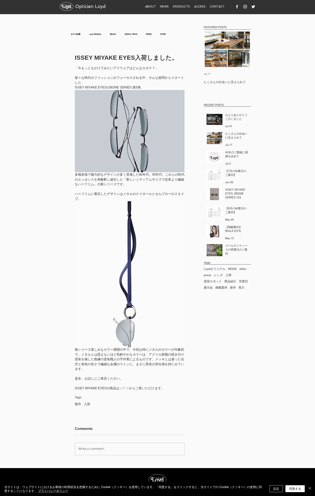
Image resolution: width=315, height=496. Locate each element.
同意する (295, 488)
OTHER (163, 34)
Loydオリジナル (214, 269)
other (242, 269)
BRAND (113, 34)
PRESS (149, 34)
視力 (241, 287)
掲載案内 (221, 287)
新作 (78, 404)
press (207, 275)
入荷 (87, 404)
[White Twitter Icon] (253, 6)
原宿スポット (213, 281)
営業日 (243, 281)
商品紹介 (230, 281)
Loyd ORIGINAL (95, 34)
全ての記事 (76, 34)
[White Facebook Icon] (237, 6)
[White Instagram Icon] (245, 6)
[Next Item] (244, 49)
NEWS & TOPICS (130, 34)
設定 (276, 488)
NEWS (232, 269)
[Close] (309, 489)
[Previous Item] (211, 49)
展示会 (208, 287)
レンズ (218, 275)
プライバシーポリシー (53, 490)
